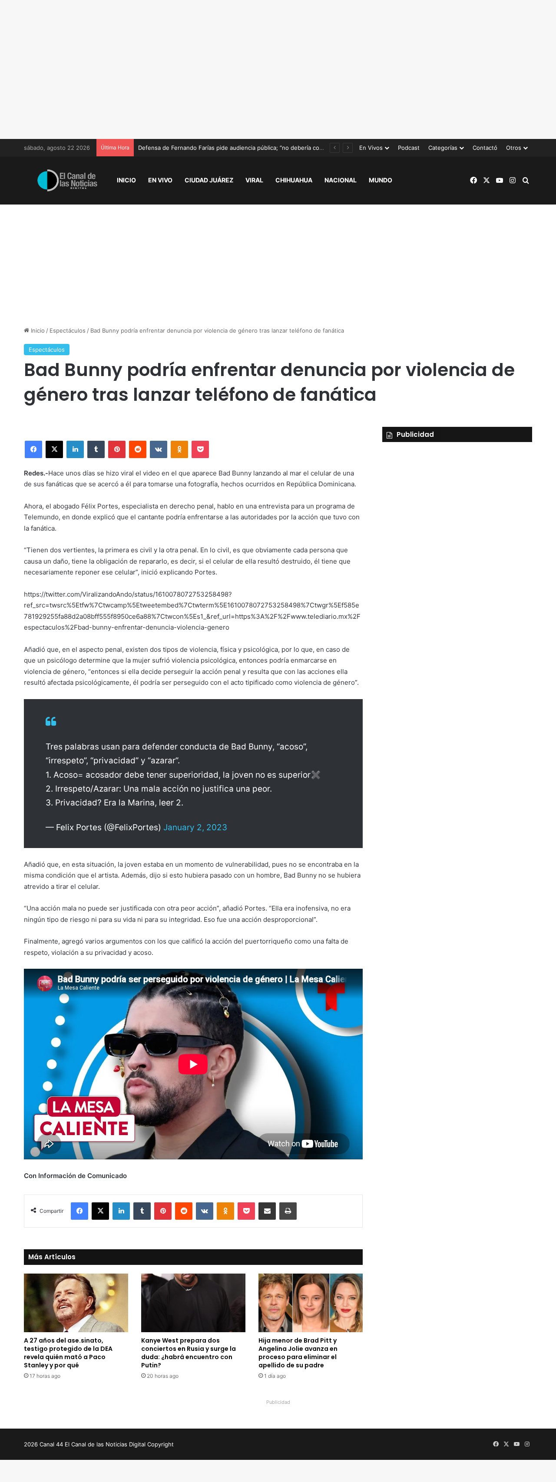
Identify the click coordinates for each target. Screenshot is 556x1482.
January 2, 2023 (195, 827)
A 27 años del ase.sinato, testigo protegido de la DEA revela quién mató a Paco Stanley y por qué (68, 1353)
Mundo (380, 180)
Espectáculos (68, 330)
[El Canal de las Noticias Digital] (67, 180)
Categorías (442, 147)
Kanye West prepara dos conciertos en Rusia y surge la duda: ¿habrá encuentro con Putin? (188, 1353)
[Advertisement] (278, 69)
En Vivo (160, 180)
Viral (254, 180)
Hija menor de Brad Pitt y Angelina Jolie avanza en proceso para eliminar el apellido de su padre (298, 1353)
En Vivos (371, 147)
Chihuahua (293, 180)
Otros (513, 147)
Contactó (485, 147)
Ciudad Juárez (209, 180)
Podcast (409, 147)
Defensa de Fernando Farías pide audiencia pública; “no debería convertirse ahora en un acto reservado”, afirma (290, 147)
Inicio (126, 180)
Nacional (340, 180)
